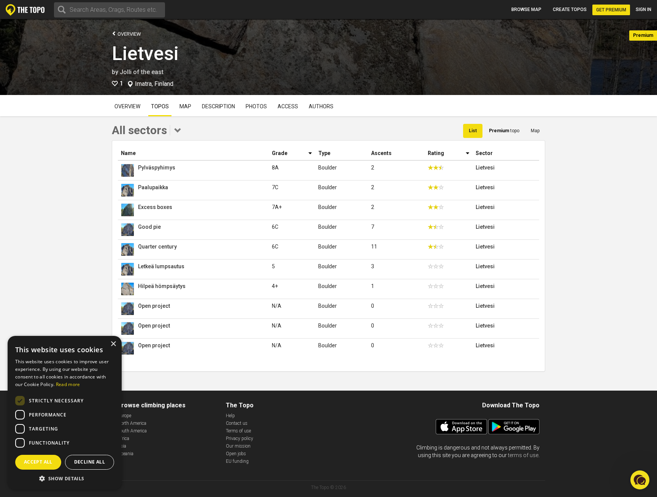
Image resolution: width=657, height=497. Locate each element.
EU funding (237, 461)
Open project (154, 306)
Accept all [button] (38, 462)
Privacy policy (239, 438)
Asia (121, 446)
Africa (123, 438)
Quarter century (157, 247)
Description (218, 106)
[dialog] (65, 412)
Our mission (238, 446)
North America (131, 423)
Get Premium (611, 10)
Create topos (570, 9)
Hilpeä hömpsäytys (162, 286)
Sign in (643, 9)
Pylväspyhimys (156, 168)
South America (132, 431)
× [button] (113, 344)
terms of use (523, 455)
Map (185, 106)
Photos (256, 106)
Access (288, 106)
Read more (68, 384)
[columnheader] (193, 153)
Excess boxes (155, 207)
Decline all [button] (89, 462)
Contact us (237, 423)
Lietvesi (145, 54)
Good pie (149, 227)
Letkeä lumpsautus (161, 266)
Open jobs (236, 453)
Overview (128, 34)
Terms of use (238, 431)
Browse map (526, 9)
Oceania (125, 453)
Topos (160, 106)
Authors (321, 106)
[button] (64, 478)
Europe (124, 415)
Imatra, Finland (154, 84)
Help (230, 415)
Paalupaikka (153, 187)
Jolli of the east (141, 72)
